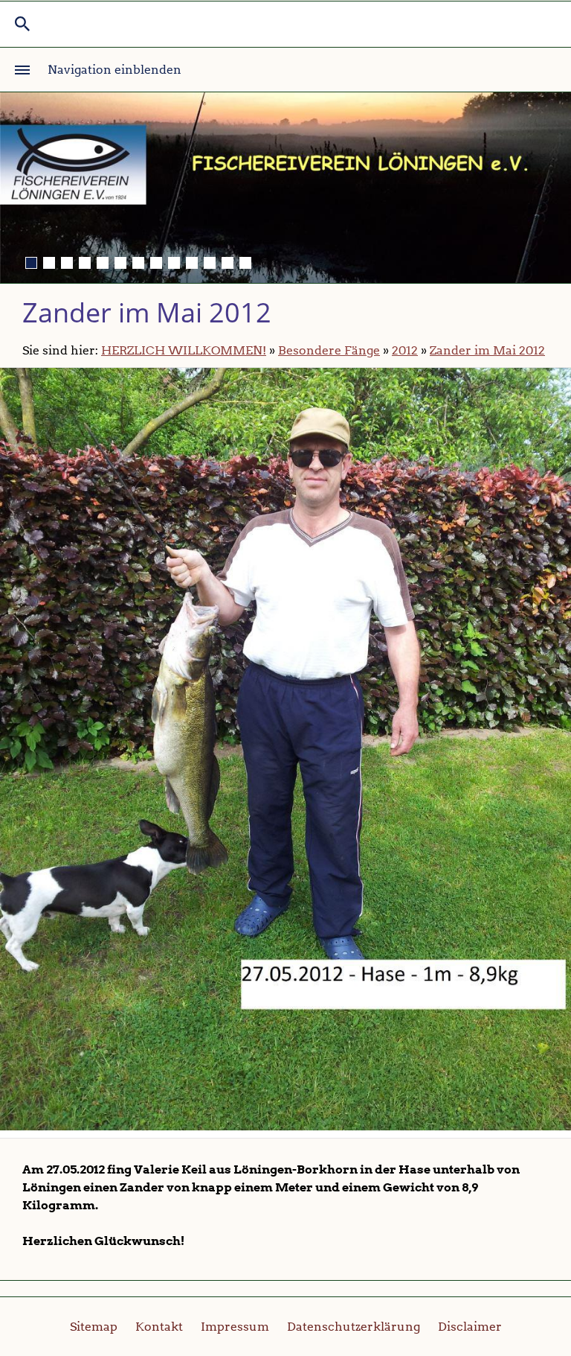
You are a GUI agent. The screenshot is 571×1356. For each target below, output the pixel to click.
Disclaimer (470, 1327)
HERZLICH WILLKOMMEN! (183, 350)
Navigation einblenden (114, 70)
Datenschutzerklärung (353, 1327)
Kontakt (159, 1327)
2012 (405, 350)
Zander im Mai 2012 (487, 350)
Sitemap (93, 1327)
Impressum (235, 1327)
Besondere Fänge (329, 350)
